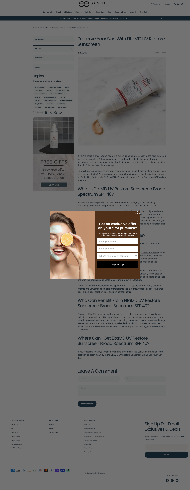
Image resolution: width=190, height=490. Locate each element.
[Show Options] (136, 256)
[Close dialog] (137, 213)
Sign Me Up (118, 264)
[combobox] (117, 256)
